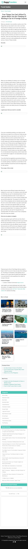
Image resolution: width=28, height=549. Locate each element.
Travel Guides (8, 11)
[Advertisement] (14, 512)
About (19, 537)
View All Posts (12, 493)
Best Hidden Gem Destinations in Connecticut (20, 310)
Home (2, 11)
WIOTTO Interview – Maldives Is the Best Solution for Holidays (21, 326)
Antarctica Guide (5, 397)
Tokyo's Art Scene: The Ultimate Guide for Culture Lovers (6, 310)
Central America (5, 404)
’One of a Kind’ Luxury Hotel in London (12, 386)
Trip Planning (5, 422)
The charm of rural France (7, 448)
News (14, 536)
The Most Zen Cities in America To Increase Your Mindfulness (7, 341)
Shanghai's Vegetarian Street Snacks (12, 384)
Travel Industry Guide (6, 420)
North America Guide (6, 413)
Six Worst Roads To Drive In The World (13, 368)
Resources (24, 536)
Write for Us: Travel (12, 537)
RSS (18, 493)
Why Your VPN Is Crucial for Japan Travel (6, 357)
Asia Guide (4, 400)
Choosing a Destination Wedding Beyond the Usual (13, 441)
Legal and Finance (6, 411)
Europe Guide (5, 409)
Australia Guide (5, 402)
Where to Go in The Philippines (11, 372)
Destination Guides (6, 406)
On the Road (9, 21)
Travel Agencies (8, 536)
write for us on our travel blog (15, 487)
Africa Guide (4, 395)
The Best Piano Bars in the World (7, 325)
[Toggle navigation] (25, 2)
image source (20, 282)
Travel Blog (18, 536)
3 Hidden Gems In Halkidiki (8, 478)
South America (5, 418)
